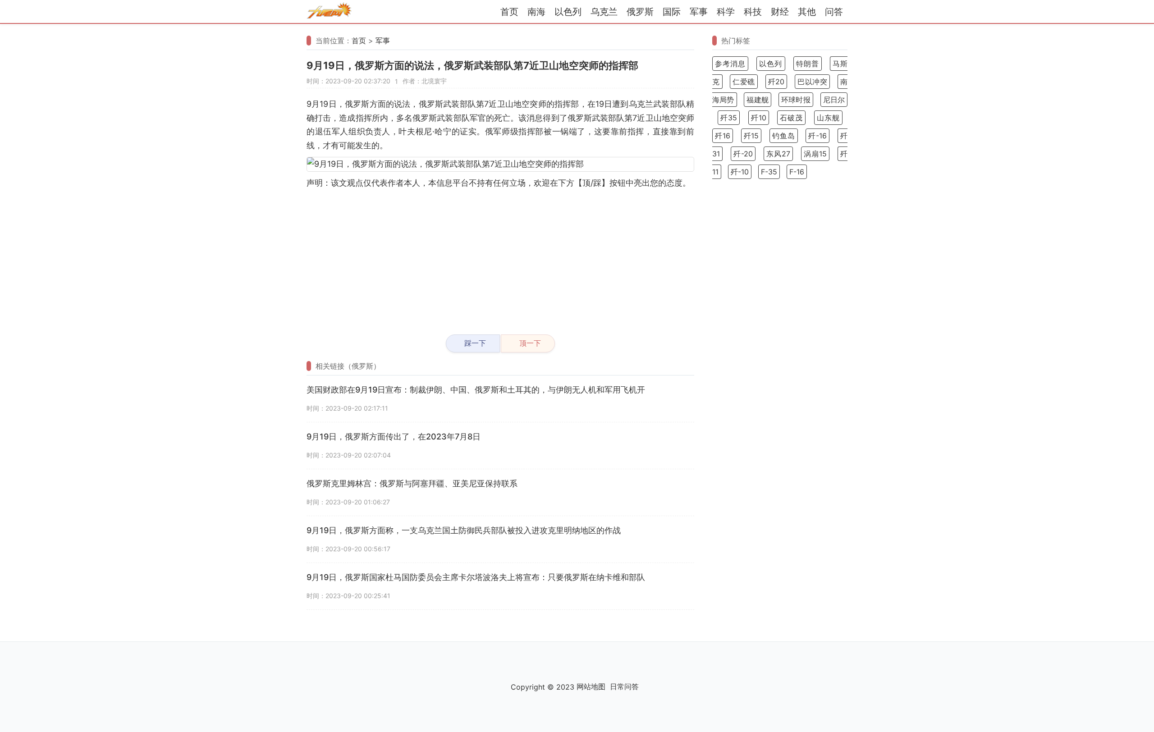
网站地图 (591, 686)
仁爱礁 (744, 81)
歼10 (758, 117)
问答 (834, 11)
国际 (672, 11)
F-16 (796, 171)
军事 (699, 11)
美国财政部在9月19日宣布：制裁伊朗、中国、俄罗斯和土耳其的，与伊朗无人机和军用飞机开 (476, 389)
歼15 (751, 135)
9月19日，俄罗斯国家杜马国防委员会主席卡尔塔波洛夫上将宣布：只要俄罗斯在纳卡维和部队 (476, 577)
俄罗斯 (640, 11)
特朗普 (807, 63)
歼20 (776, 81)
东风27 (778, 153)
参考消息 (730, 63)
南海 (536, 11)
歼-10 (740, 171)
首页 (509, 11)
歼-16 (817, 135)
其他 (807, 11)
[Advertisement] (500, 258)
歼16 (722, 135)
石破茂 (791, 117)
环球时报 (796, 99)
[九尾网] (329, 12)
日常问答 (624, 686)
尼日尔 (834, 99)
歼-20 (743, 153)
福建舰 (757, 99)
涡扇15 (815, 153)
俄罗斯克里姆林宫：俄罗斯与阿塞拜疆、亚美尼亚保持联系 (412, 483)
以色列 (568, 11)
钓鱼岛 (783, 135)
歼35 (728, 117)
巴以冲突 (812, 81)
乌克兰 (604, 11)
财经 (780, 11)
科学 (726, 11)
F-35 (769, 171)
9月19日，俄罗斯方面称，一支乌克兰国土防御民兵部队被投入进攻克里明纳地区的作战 (464, 530)
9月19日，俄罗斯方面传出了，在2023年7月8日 (394, 436)
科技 (753, 11)
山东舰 (828, 117)
